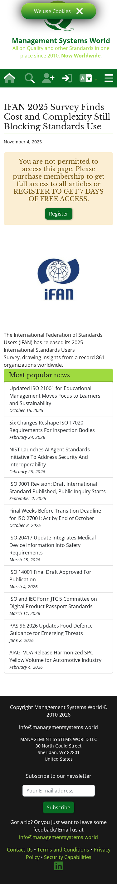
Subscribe (58, 807)
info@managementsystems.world (58, 727)
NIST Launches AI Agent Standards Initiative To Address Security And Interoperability (49, 460)
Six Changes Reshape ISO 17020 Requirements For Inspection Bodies (52, 429)
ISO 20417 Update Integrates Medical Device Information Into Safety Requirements (52, 548)
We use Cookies (52, 11)
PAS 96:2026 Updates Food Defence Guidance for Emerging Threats (51, 632)
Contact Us (20, 849)
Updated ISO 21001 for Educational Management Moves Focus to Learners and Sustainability (54, 399)
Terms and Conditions (63, 849)
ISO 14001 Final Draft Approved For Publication (50, 579)
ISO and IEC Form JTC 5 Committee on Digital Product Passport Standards (53, 605)
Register (58, 213)
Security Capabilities (67, 857)
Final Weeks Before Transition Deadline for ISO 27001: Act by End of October (55, 517)
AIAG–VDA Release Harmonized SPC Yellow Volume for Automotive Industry (55, 659)
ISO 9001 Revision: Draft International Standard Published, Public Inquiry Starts (57, 490)
